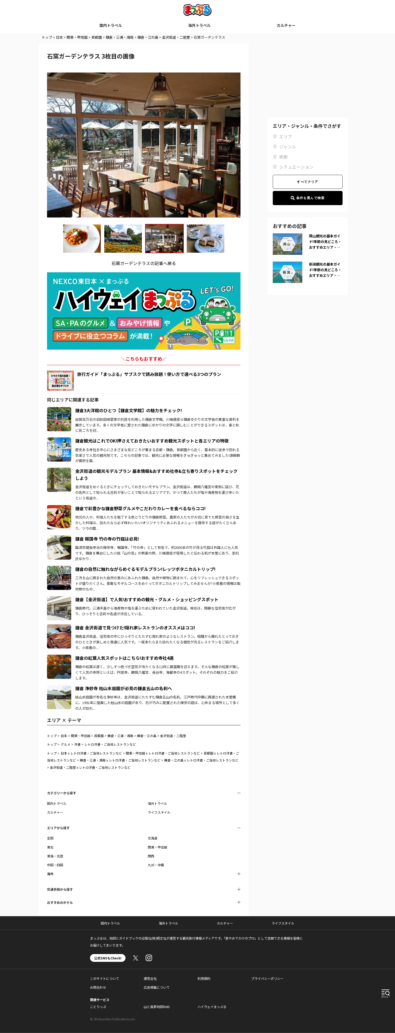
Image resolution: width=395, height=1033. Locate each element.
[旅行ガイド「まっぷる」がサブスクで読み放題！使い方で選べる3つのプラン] (60, 381)
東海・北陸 (55, 856)
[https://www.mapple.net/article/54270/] (59, 508)
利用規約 (204, 978)
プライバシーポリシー (267, 978)
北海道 (152, 838)
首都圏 (96, 37)
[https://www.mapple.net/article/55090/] (59, 688)
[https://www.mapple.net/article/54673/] (59, 410)
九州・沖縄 (156, 864)
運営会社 (150, 978)
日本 (59, 37)
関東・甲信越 (77, 37)
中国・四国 (55, 864)
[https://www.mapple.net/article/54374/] (59, 440)
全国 (50, 838)
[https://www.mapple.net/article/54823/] (59, 569)
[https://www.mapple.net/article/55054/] (59, 538)
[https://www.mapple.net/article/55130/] (59, 627)
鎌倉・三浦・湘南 (120, 37)
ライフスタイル (159, 812)
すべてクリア (307, 182)
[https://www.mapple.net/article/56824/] (59, 658)
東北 (50, 847)
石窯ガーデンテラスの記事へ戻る (144, 263)
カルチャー (286, 25)
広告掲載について (157, 987)
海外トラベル (199, 25)
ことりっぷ (98, 1006)
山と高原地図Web (157, 1006)
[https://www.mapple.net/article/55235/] (59, 599)
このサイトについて (104, 978)
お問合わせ (98, 987)
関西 (151, 856)
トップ (47, 37)
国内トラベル (110, 25)
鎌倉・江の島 (147, 37)
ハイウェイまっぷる (212, 1006)
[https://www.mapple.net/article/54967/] (59, 471)
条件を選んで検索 (310, 198)
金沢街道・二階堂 (176, 37)
